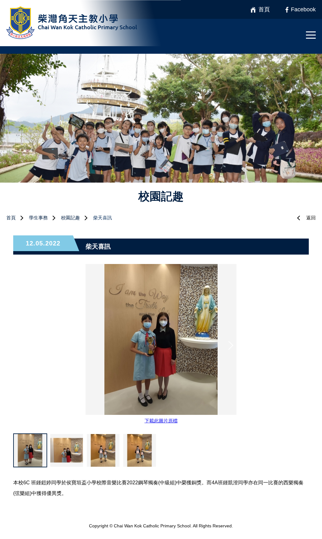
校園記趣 (70, 217)
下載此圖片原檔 (161, 420)
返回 (311, 217)
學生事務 (38, 217)
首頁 (11, 217)
